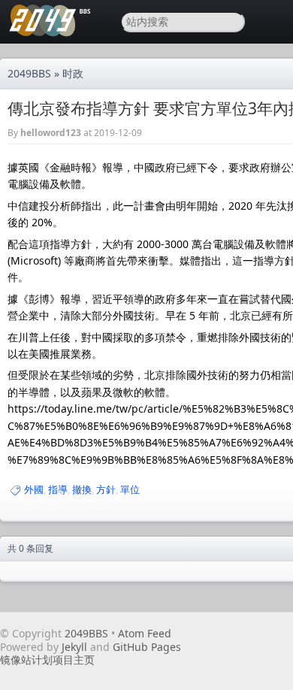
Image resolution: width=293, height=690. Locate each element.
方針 (106, 489)
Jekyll (74, 647)
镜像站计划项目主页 (47, 659)
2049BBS (29, 73)
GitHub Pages (147, 647)
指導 (58, 489)
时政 (72, 73)
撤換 (82, 489)
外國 (34, 489)
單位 (130, 489)
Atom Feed (144, 633)
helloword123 (50, 132)
